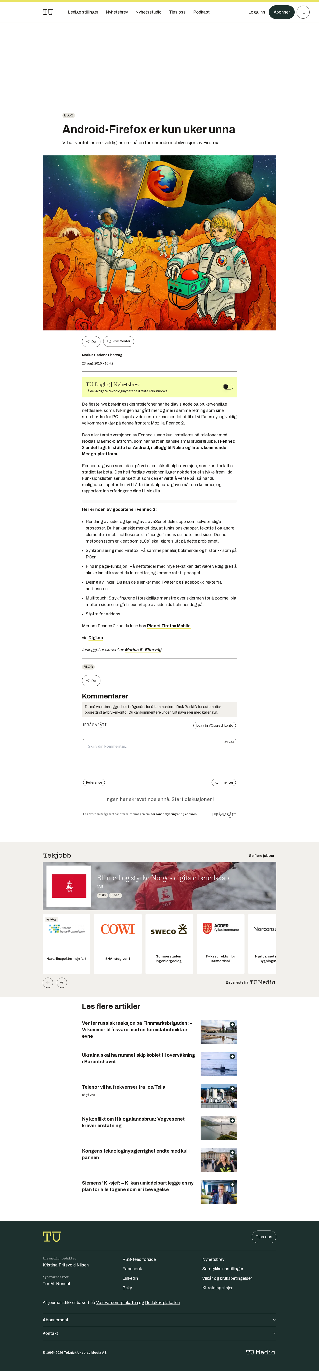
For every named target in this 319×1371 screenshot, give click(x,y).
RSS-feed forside (139, 1259)
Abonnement (55, 1320)
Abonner (282, 12)
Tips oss (264, 1236)
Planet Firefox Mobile (169, 626)
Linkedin (130, 1278)
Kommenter (121, 341)
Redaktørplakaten (162, 1302)
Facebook (132, 1268)
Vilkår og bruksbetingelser (227, 1278)
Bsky (127, 1288)
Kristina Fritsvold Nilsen (66, 1265)
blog (68, 115)
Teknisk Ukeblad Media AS (85, 1352)
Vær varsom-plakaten (117, 1302)
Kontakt (50, 1333)
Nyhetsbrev (213, 1259)
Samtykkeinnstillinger (222, 1268)
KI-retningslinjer (217, 1288)
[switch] (228, 386)
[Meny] (303, 12)
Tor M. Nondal (56, 1283)
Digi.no (96, 637)
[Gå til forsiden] (48, 12)
